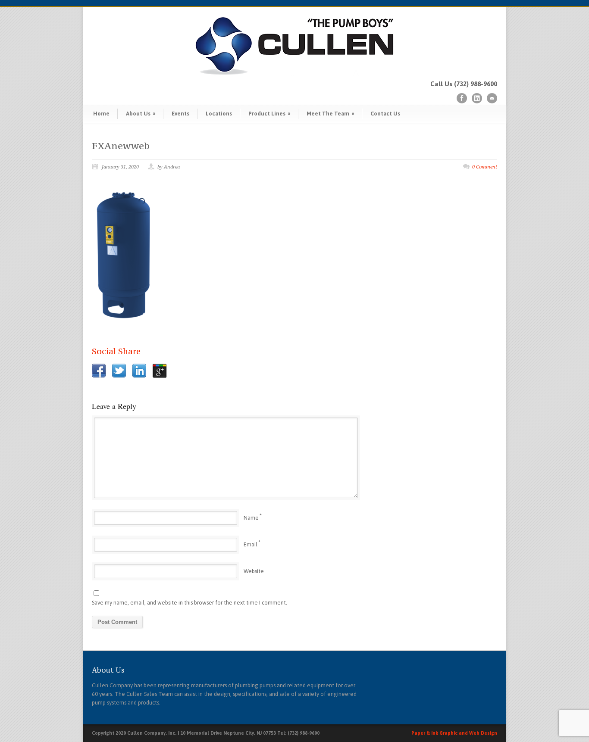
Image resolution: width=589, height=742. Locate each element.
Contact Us (385, 113)
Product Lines (269, 113)
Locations (219, 113)
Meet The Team (330, 113)
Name (251, 517)
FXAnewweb (121, 146)
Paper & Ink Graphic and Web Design (454, 733)
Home (101, 113)
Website (254, 571)
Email (250, 544)
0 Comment (484, 167)
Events (180, 113)
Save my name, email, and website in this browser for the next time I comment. (189, 602)
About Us (140, 113)
